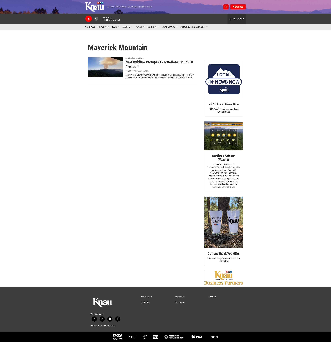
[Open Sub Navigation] (119, 27)
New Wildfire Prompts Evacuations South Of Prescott (159, 64)
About (139, 27)
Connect (152, 27)
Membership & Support (192, 27)
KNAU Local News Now (224, 104)
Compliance (168, 27)
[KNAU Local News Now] (223, 79)
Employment (180, 297)
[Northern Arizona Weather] (223, 135)
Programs (103, 27)
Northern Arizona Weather (223, 158)
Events (126, 27)
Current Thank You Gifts (223, 254)
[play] (88, 18)
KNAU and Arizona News (134, 58)
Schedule (90, 27)
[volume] (96, 19)
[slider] (100, 18)
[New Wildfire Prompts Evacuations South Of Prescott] (105, 67)
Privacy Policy (146, 297)
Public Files (145, 302)
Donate (239, 6)
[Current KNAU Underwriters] (223, 278)
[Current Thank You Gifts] (223, 222)
